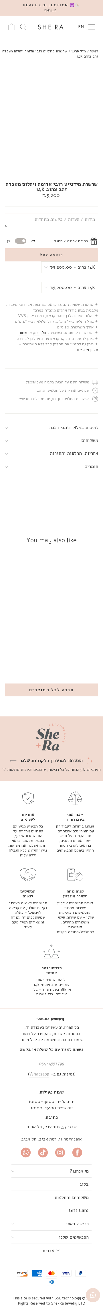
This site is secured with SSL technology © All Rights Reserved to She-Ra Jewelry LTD (51, 1301)
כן (8, 241)
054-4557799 (51, 1063)
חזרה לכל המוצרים (51, 690)
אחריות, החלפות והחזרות (74, 453)
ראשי (94, 51)
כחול (45, 332)
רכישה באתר (77, 1223)
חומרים (91, 466)
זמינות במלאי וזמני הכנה (73, 427)
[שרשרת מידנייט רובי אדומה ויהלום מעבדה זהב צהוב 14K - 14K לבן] (33, 643)
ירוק (36, 332)
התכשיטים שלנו (74, 1237)
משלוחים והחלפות (72, 1197)
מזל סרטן (79, 51)
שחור (23, 332)
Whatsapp (39, 1074)
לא (33, 241)
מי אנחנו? (79, 1171)
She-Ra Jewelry (50, 1019)
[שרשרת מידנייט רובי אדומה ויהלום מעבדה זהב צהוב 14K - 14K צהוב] (39, 643)
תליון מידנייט (87, 349)
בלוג (84, 1184)
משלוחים (89, 440)
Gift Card (79, 1210)
